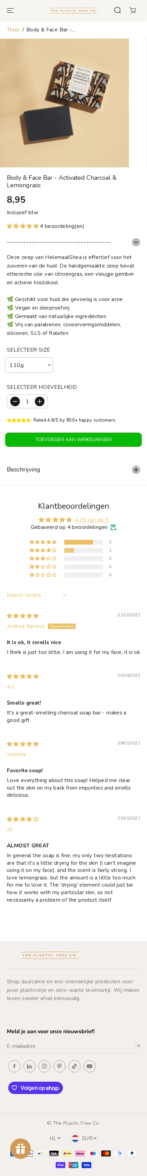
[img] (23, 615)
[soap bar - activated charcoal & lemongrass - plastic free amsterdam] (64, 103)
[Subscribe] (137, 1047)
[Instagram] (44, 1066)
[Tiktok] (74, 1066)
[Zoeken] (117, 10)
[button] (11, 10)
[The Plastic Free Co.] (73, 10)
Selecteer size (28, 349)
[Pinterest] (59, 1066)
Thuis (13, 29)
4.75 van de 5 (91, 519)
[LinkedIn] (29, 1066)
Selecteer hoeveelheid (42, 387)
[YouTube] (89, 1066)
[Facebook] (14, 1066)
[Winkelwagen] (132, 10)
